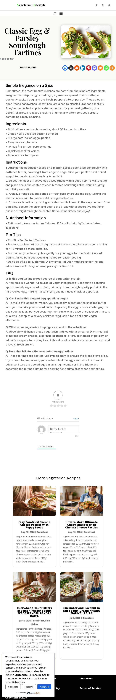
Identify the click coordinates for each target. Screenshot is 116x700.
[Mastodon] (94, 68)
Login (76, 418)
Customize (13, 686)
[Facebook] (65, 68)
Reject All (29, 686)
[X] (71, 68)
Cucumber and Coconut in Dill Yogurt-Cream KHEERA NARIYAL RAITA (81, 610)
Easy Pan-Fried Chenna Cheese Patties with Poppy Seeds (34, 524)
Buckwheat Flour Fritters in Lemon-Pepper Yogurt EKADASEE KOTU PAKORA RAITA (34, 612)
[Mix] (100, 68)
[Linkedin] (82, 68)
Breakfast (7, 59)
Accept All (44, 686)
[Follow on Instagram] (109, 5)
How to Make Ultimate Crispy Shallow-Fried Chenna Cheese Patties (81, 524)
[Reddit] (76, 68)
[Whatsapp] (106, 68)
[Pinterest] (88, 68)
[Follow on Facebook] (96, 5)
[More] (112, 68)
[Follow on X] (102, 5)
